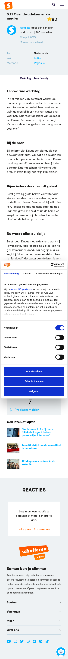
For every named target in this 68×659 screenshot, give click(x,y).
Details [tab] (27, 273)
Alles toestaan (34, 371)
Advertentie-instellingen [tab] (49, 273)
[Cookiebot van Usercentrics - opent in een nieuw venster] (50, 265)
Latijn (37, 58)
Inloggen (25, 529)
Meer (10, 620)
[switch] (59, 337)
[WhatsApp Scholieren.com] (29, 643)
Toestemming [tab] (11, 273)
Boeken (12, 602)
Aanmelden (42, 529)
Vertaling (25, 27)
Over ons (13, 629)
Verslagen (13, 611)
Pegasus (39, 63)
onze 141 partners (21, 289)
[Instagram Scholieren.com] (16, 643)
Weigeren (34, 391)
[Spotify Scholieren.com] (42, 643)
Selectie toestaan (34, 381)
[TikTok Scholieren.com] (47, 643)
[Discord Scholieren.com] (35, 643)
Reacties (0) (41, 78)
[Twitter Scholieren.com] (23, 643)
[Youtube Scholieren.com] (10, 643)
